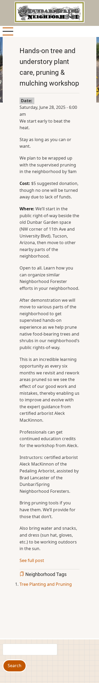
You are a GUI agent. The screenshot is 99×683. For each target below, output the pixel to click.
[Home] (49, 12)
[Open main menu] (8, 31)
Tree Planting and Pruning (46, 584)
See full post (32, 560)
